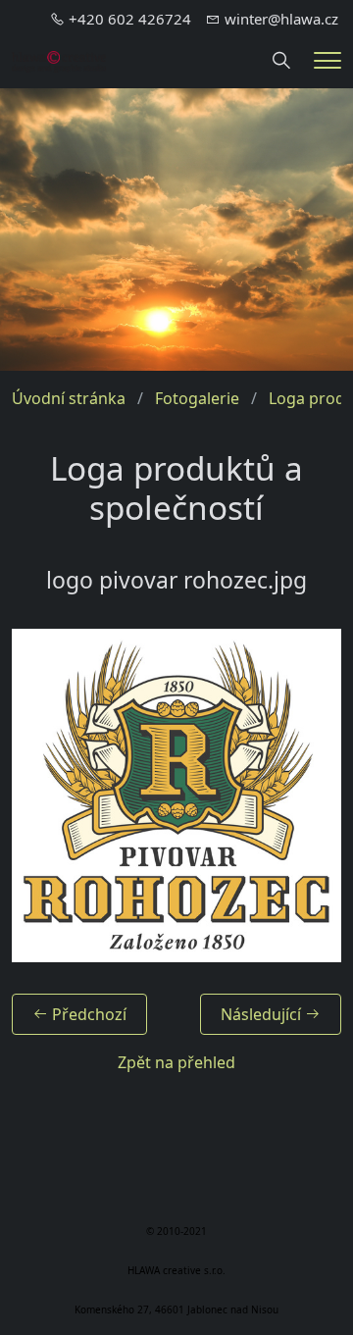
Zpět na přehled (176, 1062)
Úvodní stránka (69, 398)
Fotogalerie (197, 398)
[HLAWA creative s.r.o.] (59, 60)
